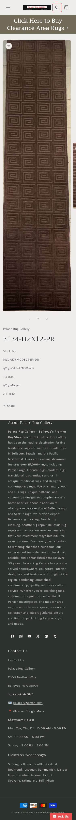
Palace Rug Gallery (31, 812)
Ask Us (62, 816)
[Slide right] (47, 318)
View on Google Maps (28, 711)
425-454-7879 (23, 694)
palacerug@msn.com (28, 703)
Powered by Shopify (54, 812)
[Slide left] (29, 318)
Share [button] (11, 406)
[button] (8, 7)
